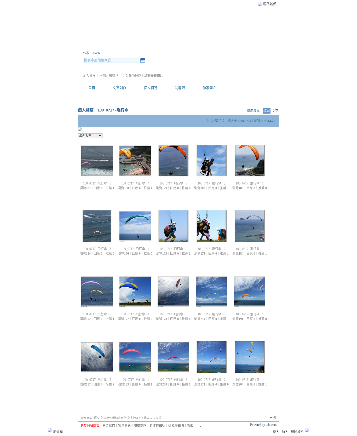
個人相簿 (150, 88)
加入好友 (89, 76)
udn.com (271, 425)
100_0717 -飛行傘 (112, 110)
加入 (285, 432)
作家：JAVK (91, 53)
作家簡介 (209, 88)
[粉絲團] (50, 430)
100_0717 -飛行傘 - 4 (135, 183)
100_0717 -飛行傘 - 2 (212, 183)
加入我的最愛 (131, 76)
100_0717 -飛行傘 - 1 (250, 183)
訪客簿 (180, 88)
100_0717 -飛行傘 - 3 (173, 183)
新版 (149, 46)
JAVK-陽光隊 (106, 46)
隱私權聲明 (176, 425)
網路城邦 (270, 4)
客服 (190, 425)
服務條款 (140, 425)
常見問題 (124, 425)
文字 (275, 111)
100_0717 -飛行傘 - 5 (97, 183)
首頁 (91, 88)
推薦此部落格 (109, 76)
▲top (273, 417)
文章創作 (119, 88)
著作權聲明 (157, 425)
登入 (276, 432)
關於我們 (108, 425)
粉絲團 (58, 432)
